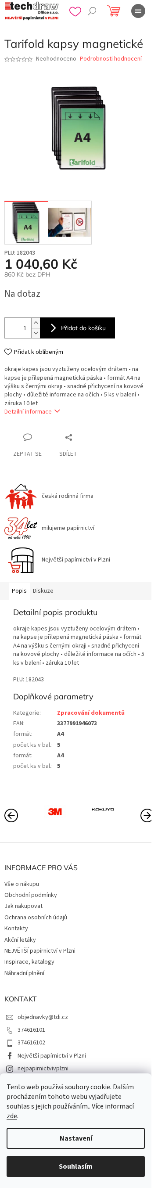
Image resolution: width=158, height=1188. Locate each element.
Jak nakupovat (23, 906)
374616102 (31, 1042)
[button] (147, 814)
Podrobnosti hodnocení (111, 59)
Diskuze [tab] (43, 591)
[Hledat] (92, 11)
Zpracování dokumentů (91, 713)
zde (12, 1116)
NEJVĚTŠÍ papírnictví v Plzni (39, 951)
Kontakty (16, 928)
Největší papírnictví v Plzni (52, 1055)
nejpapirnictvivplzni (43, 1068)
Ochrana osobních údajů (35, 917)
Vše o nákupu (21, 884)
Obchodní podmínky (30, 895)
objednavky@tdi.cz (43, 1017)
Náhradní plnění (24, 973)
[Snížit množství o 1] (35, 333)
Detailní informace (28, 411)
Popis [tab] (19, 591)
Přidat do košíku (83, 328)
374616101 (31, 1030)
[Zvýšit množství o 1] (35, 323)
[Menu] (138, 11)
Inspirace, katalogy (29, 962)
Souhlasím (76, 1166)
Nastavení (76, 1138)
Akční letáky (20, 940)
